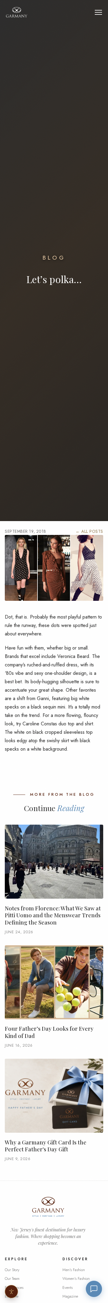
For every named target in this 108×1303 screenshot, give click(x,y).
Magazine (70, 1296)
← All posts (89, 531)
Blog (54, 258)
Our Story (12, 1270)
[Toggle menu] (98, 12)
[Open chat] (94, 1289)
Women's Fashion (76, 1278)
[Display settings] (11, 1291)
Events (67, 1287)
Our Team (12, 1278)
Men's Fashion (73, 1270)
